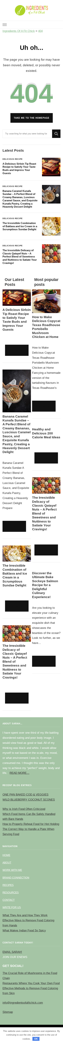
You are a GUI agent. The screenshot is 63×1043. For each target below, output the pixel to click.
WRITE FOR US (12, 907)
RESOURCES (11, 892)
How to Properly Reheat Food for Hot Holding (31, 824)
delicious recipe (13, 159)
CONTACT (9, 899)
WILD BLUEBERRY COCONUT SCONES (29, 799)
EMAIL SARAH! (12, 952)
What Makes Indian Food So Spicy (24, 930)
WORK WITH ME (12, 870)
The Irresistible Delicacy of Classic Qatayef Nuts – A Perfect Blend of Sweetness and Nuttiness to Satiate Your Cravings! (20, 256)
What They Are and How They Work (25, 915)
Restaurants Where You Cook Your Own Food (31, 983)
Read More (15, 351)
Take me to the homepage (31, 118)
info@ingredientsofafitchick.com (23, 1002)
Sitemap (8, 1012)
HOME (6, 855)
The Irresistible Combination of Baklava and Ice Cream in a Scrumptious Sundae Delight (20, 226)
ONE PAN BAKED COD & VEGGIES (25, 794)
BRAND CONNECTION (16, 877)
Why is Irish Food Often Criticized (24, 809)
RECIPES (8, 885)
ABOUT (7, 862)
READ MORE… (19, 773)
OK (36, 1039)
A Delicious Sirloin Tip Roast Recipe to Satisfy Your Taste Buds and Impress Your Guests (19, 168)
